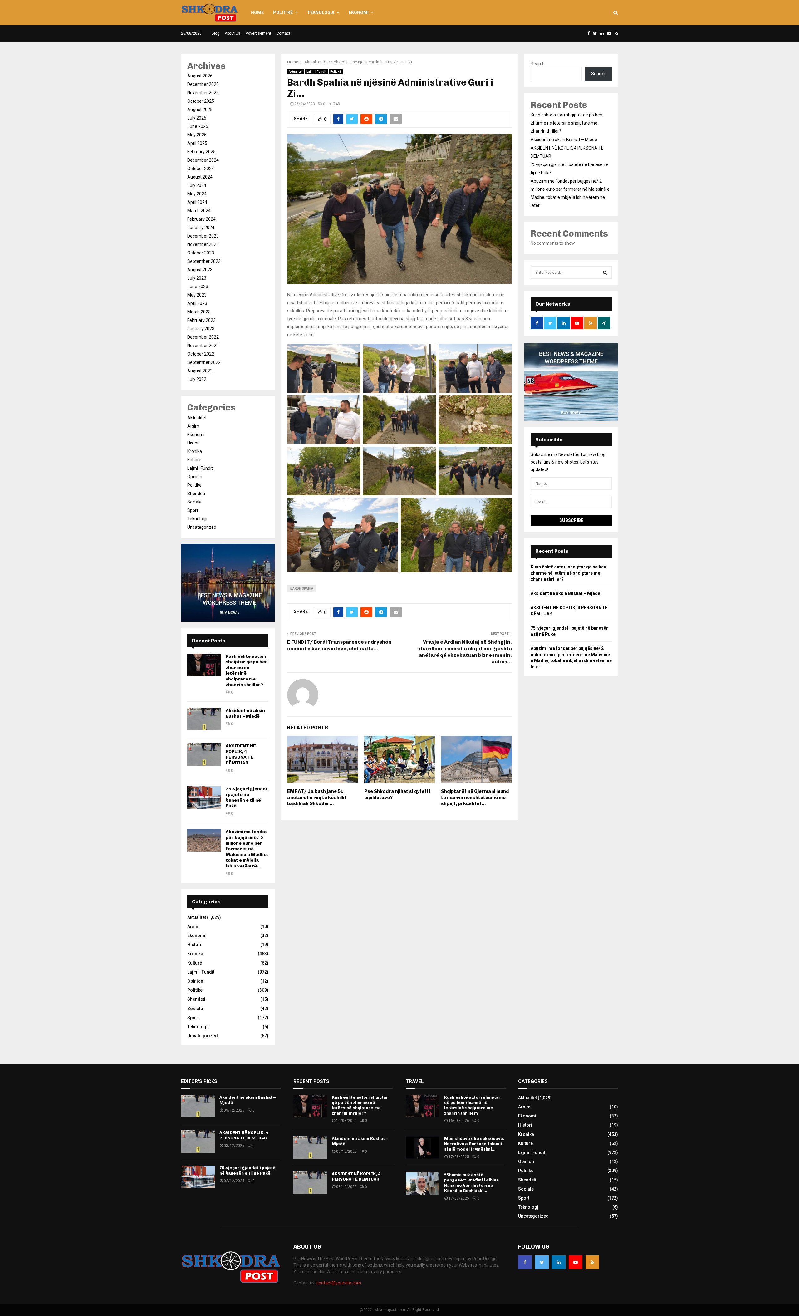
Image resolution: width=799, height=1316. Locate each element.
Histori (193, 442)
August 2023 (200, 269)
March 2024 (199, 210)
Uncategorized (201, 527)
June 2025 (197, 126)
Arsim (193, 426)
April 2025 (197, 143)
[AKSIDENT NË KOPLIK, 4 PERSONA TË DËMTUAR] (204, 754)
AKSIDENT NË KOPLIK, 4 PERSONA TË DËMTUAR (241, 754)
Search (538, 63)
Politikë (283, 12)
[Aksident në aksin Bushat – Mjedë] (204, 719)
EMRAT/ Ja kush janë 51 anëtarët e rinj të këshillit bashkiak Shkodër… (316, 797)
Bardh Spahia (301, 588)
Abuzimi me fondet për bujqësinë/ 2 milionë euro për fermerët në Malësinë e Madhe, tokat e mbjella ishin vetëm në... (247, 848)
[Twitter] (542, 1262)
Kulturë (194, 459)
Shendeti (196, 493)
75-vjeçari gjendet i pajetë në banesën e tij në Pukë (247, 797)
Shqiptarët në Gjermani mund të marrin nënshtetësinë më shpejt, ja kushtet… (475, 797)
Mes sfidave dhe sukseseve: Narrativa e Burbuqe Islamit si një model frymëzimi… (474, 1144)
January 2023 (200, 328)
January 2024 (200, 227)
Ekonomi (359, 12)
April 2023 (197, 303)
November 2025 (203, 92)
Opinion (194, 476)
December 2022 (203, 337)
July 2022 (196, 379)
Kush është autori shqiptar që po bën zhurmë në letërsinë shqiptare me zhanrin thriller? (566, 123)
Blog (215, 33)
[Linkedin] (559, 1262)
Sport (192, 510)
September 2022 (204, 362)
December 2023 (203, 235)
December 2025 (203, 84)
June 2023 (197, 286)
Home (257, 12)
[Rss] (592, 1262)
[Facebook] (525, 1262)
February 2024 (201, 219)
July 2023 (196, 278)
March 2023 (199, 311)
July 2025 (196, 117)
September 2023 (204, 261)
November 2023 (203, 244)
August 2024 (200, 176)
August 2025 (200, 109)
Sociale (194, 501)
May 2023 (197, 294)
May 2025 (197, 134)
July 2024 (196, 185)
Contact (283, 33)
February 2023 (201, 320)
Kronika (194, 451)
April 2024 (197, 202)
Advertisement (258, 33)
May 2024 (197, 193)
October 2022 (200, 353)
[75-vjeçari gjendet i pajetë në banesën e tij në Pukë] (204, 797)
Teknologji (320, 12)
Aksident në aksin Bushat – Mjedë (245, 713)
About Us (232, 33)
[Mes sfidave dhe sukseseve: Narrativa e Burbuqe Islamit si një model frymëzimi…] (422, 1147)
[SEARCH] (605, 272)
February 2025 (201, 151)
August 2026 (200, 75)
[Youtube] (575, 1262)
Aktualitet (295, 71)
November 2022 (203, 345)
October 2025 (200, 101)
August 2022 (200, 370)
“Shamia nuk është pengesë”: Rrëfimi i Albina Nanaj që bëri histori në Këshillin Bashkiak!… (471, 1182)
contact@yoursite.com (338, 1282)
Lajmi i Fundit (316, 71)
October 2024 (200, 168)
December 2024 (203, 160)
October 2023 (200, 252)
